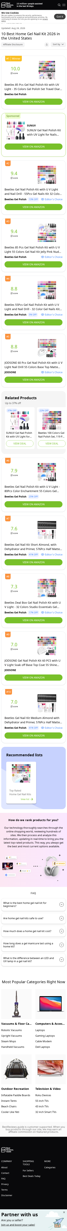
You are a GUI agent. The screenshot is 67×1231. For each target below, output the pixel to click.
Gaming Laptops (45, 1035)
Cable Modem (43, 1041)
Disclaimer (6, 1195)
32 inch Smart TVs (45, 1112)
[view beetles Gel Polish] (16, 70)
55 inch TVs (42, 1101)
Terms (4, 1189)
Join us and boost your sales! (18, 1225)
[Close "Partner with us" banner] (64, 1212)
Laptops (40, 1030)
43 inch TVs (42, 1106)
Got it (60, 16)
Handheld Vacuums (12, 1047)
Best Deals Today (31, 1176)
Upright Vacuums (11, 1035)
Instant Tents (9, 1101)
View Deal (19, 443)
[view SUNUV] (15, 130)
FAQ (3, 1178)
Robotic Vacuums (11, 1030)
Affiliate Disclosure (13, 44)
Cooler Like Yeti (10, 1112)
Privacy (5, 1184)
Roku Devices (43, 1095)
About (4, 1167)
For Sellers (28, 1170)
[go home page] (7, 4)
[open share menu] (46, 44)
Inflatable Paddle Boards (15, 1095)
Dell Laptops (42, 1047)
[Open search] (59, 5)
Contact (5, 1172)
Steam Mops (8, 1041)
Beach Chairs (9, 1106)
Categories (49, 1167)
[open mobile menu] (64, 5)
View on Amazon (34, 101)
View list (25, 799)
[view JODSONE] (15, 348)
